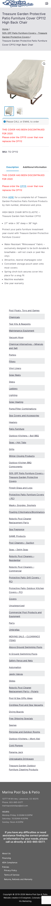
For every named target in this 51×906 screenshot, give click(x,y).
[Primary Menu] (46, 3)
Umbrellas (14, 629)
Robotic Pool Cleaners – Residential (21, 558)
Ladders (13, 388)
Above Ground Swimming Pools (25, 647)
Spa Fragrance (16, 529)
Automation (15, 667)
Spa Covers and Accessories (24, 415)
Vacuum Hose (16, 337)
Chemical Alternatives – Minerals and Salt (26, 346)
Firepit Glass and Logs (21, 487)
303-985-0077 (16, 802)
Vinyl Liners (15, 368)
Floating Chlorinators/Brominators (27, 512)
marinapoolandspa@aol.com (15, 805)
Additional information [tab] (35, 167)
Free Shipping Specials (21, 718)
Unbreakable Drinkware (21, 758)
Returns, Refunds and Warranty (18, 879)
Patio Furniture (16, 429)
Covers (12, 598)
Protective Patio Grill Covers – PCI (25, 579)
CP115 (23, 137)
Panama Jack (16, 752)
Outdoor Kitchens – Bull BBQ (24, 435)
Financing (6, 858)
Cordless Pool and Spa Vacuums (26, 705)
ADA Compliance (9, 862)
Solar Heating (16, 402)
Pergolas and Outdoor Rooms (24, 732)
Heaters (13, 422)
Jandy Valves (16, 674)
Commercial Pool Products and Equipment (25, 614)
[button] (44, 63)
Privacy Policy (10, 870)
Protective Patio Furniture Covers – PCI (26, 496)
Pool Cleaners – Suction (21, 542)
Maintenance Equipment (21, 330)
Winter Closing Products (22, 456)
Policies (5, 867)
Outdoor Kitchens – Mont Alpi (24, 738)
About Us (6, 853)
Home (5, 29)
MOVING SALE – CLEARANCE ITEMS (24, 638)
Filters (12, 361)
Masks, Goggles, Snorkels (22, 505)
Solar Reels (15, 375)
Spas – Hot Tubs (17, 442)
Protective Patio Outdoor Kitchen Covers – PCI (26, 590)
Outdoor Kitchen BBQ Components (20, 464)
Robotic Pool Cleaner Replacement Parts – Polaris (23, 689)
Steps (12, 381)
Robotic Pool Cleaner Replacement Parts (20, 520)
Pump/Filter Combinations (22, 408)
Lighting (13, 395)
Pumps (12, 354)
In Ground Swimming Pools (23, 654)
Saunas (12, 725)
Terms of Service (11, 875)
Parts (12, 623)
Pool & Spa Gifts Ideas (21, 698)
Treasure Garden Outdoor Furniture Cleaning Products (23, 767)
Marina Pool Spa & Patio (36, 894)
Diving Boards (16, 711)
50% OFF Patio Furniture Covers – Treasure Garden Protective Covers (26, 477)
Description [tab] (12, 167)
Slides (12, 681)
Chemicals (14, 317)
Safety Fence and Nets (21, 660)
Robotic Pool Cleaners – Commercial (21, 569)
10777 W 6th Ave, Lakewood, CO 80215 (20, 799)
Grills (11, 449)
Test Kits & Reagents (20, 324)
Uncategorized (16, 605)
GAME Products (17, 536)
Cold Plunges (16, 745)
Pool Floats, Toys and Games (24, 310)
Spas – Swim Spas (18, 549)
